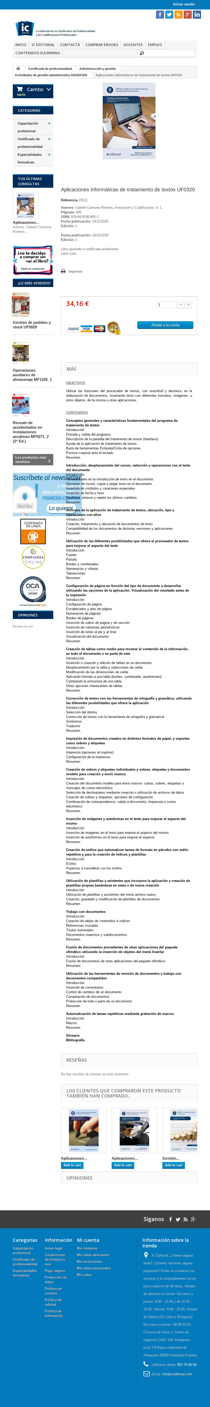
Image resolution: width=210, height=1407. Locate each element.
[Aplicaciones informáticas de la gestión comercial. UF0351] (84, 1130)
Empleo (155, 44)
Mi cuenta (88, 1240)
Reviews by (23, 626)
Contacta (70, 44)
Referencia (69, 200)
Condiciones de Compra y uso (55, 1259)
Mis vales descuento (93, 1255)
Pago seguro (55, 1271)
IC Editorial (43, 44)
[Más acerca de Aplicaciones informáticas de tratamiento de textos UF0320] (25, 205)
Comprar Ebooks (101, 44)
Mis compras (87, 1248)
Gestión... (171, 1158)
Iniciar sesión (184, 4)
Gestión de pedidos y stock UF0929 (32, 324)
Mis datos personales (94, 1268)
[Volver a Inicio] (18, 69)
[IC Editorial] (57, 29)
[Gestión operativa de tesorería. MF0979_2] (185, 1130)
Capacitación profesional (28, 127)
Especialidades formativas (30, 158)
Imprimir (75, 271)
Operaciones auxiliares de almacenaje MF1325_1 (32, 375)
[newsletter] (47, 494)
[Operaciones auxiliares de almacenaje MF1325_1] (25, 352)
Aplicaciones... (26, 222)
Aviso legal (53, 1248)
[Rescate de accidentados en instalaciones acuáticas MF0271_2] (25, 404)
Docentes (133, 44)
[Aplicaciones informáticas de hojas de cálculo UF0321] (134, 1130)
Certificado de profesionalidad (30, 143)
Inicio (20, 44)
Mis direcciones (89, 1262)
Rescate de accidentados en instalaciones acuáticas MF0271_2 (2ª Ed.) (31, 431)
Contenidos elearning (37, 52)
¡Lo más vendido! (34, 283)
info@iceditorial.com (177, 1374)
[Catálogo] (33, 260)
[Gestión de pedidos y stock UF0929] (25, 304)
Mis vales (84, 1275)
